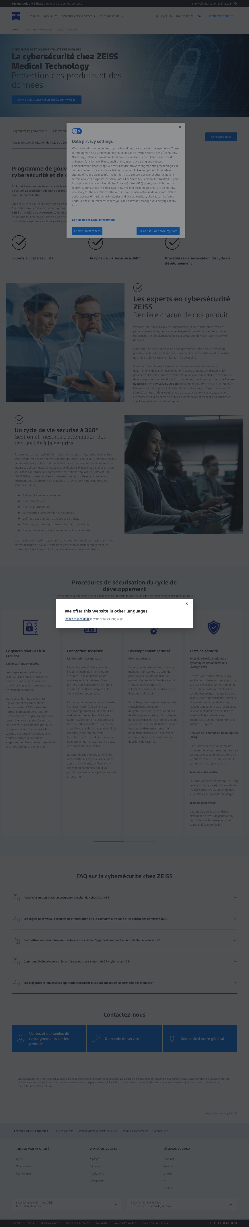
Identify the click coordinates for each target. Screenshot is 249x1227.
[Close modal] (187, 603)
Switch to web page (77, 619)
